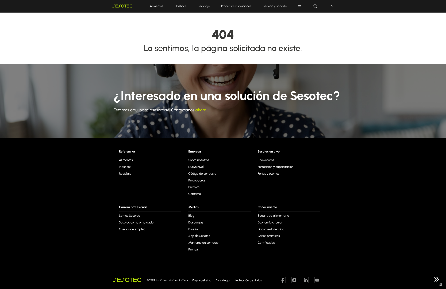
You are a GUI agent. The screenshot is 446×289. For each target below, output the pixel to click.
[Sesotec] (127, 6)
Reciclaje (204, 6)
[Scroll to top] (436, 279)
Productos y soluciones (236, 6)
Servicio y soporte (275, 6)
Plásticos (180, 6)
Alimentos (156, 6)
